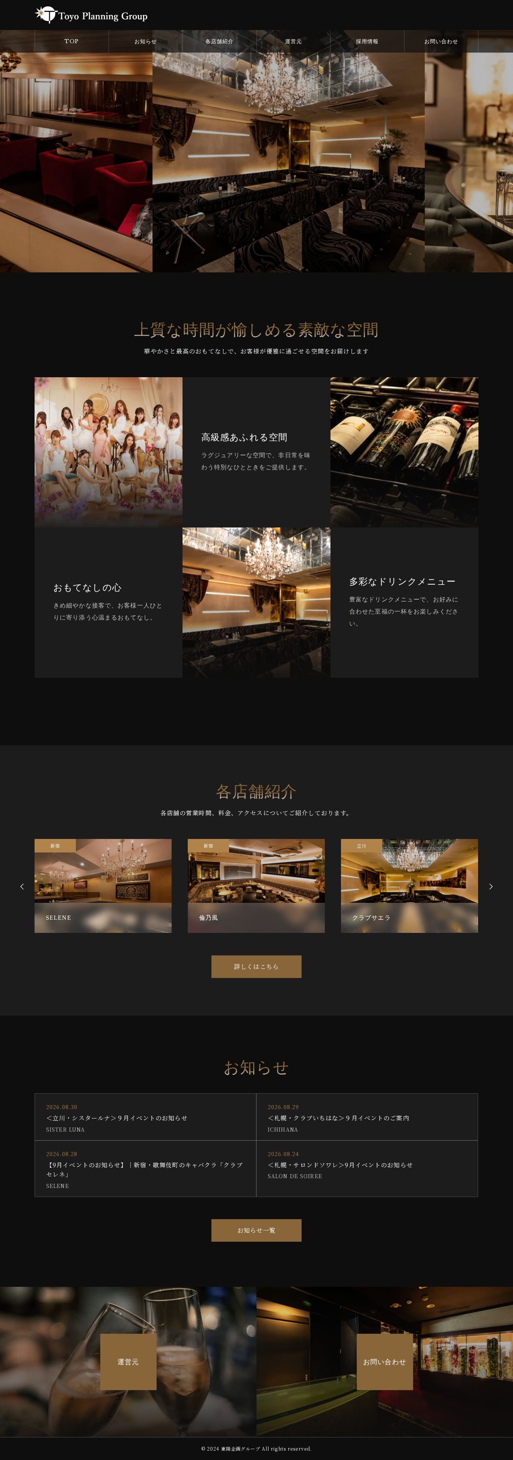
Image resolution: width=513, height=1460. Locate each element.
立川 (208, 845)
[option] (103, 886)
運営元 (293, 41)
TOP (72, 41)
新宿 (55, 845)
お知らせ (145, 41)
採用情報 (367, 41)
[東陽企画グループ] (91, 15)
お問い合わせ (441, 41)
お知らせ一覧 (256, 1230)
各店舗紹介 (219, 41)
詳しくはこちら (256, 966)
